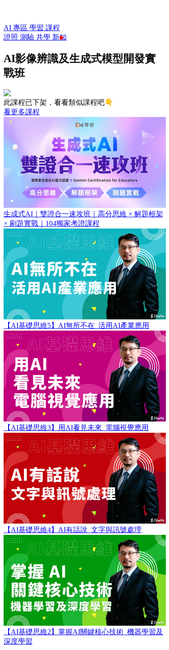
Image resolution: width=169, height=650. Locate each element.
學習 (37, 27)
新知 (59, 37)
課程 (53, 27)
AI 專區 (16, 27)
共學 (44, 37)
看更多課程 (22, 112)
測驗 (28, 37)
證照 (12, 37)
